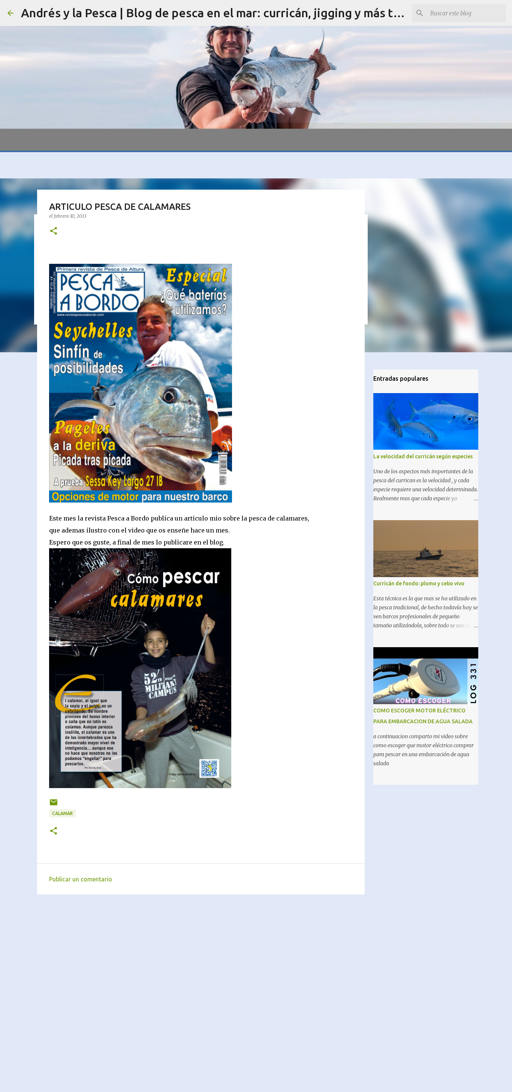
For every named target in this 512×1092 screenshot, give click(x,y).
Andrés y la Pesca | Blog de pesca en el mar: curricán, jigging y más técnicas (227, 12)
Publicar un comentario (80, 879)
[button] (53, 231)
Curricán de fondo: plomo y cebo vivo (418, 583)
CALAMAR (62, 813)
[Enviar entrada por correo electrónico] (53, 805)
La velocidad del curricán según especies (423, 456)
